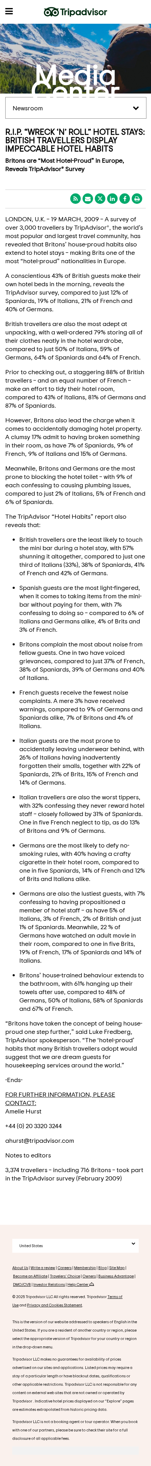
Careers (65, 1267)
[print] (137, 198)
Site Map (117, 1267)
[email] (88, 198)
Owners (89, 1276)
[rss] (75, 198)
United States (31, 1245)
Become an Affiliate (30, 1276)
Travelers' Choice (65, 1276)
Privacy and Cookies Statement (54, 1305)
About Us (20, 1267)
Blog (102, 1267)
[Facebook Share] (124, 198)
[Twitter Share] (100, 198)
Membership (85, 1267)
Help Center (78, 1284)
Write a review (43, 1267)
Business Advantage (116, 1276)
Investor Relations (49, 1284)
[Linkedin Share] (112, 198)
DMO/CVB (22, 1284)
